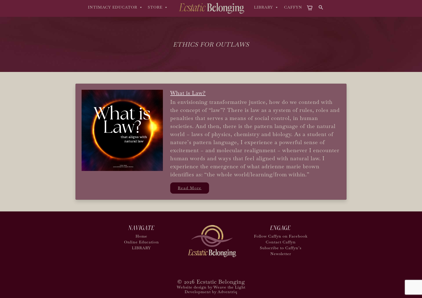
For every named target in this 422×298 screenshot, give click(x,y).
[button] (320, 7)
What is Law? (188, 92)
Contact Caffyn (281, 242)
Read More (189, 187)
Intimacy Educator (112, 7)
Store (155, 7)
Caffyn (293, 7)
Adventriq (227, 291)
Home (141, 236)
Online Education (141, 242)
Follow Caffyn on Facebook (280, 236)
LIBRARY (263, 7)
